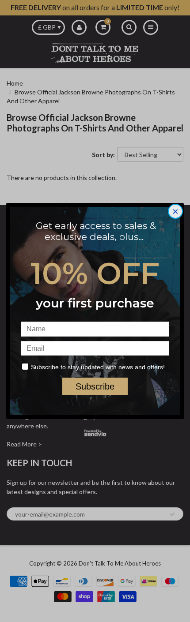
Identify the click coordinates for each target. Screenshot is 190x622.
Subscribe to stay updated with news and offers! (98, 367)
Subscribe (95, 386)
